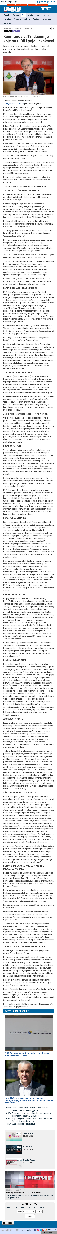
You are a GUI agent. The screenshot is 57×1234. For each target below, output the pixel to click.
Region (38, 15)
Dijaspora (47, 19)
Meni (48, 9)
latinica (4, 2)
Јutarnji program (30, 1133)
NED (49, 1208)
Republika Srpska (11, 15)
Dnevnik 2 (27, 1147)
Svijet (46, 15)
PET (35, 1208)
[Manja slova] (50, 28)
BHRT (50, 1230)
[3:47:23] (14, 1136)
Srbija (30, 15)
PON (8, 1208)
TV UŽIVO (17, 5)
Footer (9, 1223)
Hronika (7, 19)
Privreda (17, 19)
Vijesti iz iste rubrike (17, 1011)
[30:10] (14, 1163)
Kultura (27, 19)
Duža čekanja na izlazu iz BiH (20, 1124)
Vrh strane (47, 1233)
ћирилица (12, 2)
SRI (22, 1208)
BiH (23, 15)
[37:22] (14, 1149)
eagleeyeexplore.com (15, 103)
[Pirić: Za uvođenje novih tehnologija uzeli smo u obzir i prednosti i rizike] (29, 1032)
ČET (28, 1208)
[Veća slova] (53, 28)
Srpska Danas (29, 1160)
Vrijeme (7, 23)
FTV (55, 1230)
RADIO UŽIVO (38, 5)
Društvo (36, 19)
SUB (42, 1208)
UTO (15, 1208)
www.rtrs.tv (26, 1230)
